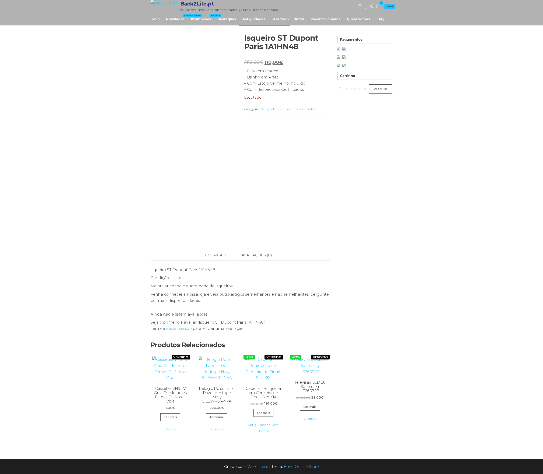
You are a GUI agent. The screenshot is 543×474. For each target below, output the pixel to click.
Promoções (202, 17)
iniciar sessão (179, 328)
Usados (279, 19)
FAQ (380, 19)
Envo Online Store (301, 466)
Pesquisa (381, 89)
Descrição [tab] (214, 255)
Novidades (177, 17)
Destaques (226, 19)
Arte (275, 425)
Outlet (298, 19)
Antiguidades (253, 19)
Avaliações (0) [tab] (257, 255)
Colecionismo (292, 109)
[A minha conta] (371, 6)
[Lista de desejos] (366, 6)
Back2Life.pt (197, 4)
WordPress (257, 466)
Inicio (155, 19)
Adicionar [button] (217, 417)
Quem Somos (358, 19)
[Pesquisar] (359, 6)
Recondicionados (325, 19)
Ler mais (170, 417)
